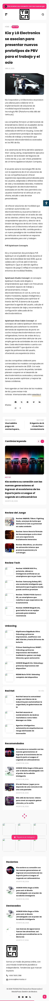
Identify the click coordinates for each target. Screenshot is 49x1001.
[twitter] (21, 402)
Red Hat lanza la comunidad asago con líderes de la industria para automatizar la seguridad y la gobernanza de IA (29, 702)
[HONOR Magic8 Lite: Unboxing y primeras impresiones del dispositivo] (9, 666)
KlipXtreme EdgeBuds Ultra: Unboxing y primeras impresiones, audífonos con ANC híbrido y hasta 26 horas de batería (30, 636)
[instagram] (23, 997)
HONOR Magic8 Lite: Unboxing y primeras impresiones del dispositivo (29, 665)
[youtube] (26, 997)
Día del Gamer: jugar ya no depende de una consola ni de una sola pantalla (29, 787)
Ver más (41, 691)
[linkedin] (39, 402)
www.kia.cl (36, 394)
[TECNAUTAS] (24, 14)
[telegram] (33, 402)
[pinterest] (27, 402)
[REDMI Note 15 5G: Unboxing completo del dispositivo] (9, 677)
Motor (15, 27)
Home (7, 27)
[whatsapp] (15, 408)
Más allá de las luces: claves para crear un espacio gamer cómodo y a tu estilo (29, 800)
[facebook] (15, 402)
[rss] (30, 997)
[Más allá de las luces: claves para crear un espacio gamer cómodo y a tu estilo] (9, 800)
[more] (20, 408)
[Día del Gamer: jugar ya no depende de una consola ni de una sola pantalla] (9, 787)
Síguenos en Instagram (26, 837)
